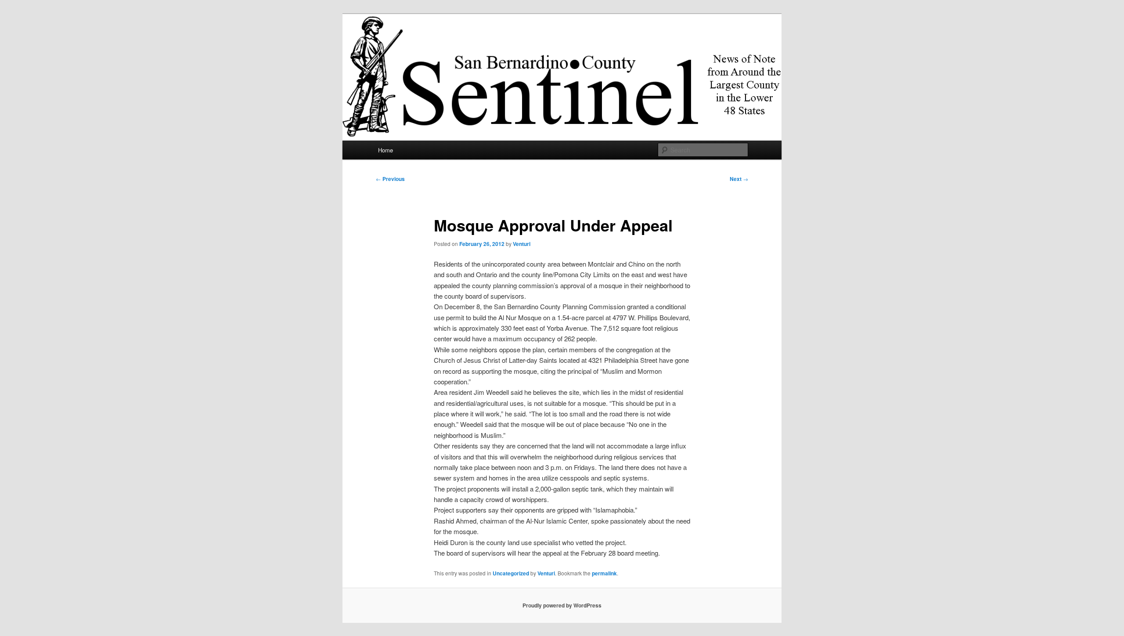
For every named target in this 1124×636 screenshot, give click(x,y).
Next (739, 179)
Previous (390, 179)
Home (385, 150)
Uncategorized (511, 573)
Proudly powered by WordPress (562, 605)
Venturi (521, 244)
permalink (604, 573)
